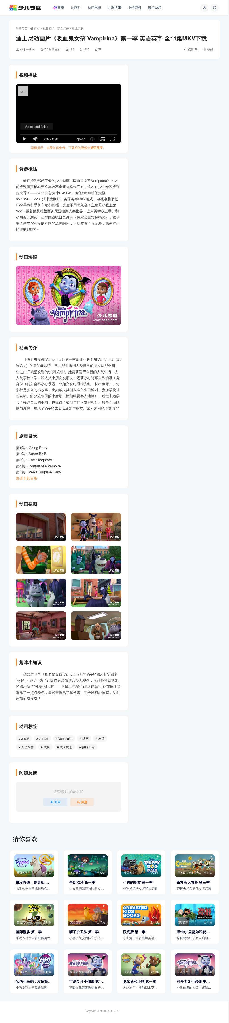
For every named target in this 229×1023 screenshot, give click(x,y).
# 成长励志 (64, 747)
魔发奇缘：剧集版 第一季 (32, 882)
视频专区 (48, 28)
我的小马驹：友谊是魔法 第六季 (34, 981)
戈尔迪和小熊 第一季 (139, 981)
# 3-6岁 (24, 738)
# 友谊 (100, 738)
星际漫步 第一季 (29, 932)
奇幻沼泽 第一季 (82, 882)
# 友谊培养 (26, 747)
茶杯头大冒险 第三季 (193, 882)
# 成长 (45, 747)
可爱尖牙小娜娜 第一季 (193, 981)
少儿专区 (113, 1011)
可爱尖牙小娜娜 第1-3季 (86, 981)
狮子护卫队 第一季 (84, 932)
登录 (58, 802)
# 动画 (84, 738)
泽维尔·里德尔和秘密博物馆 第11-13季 (193, 932)
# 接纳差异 (87, 747)
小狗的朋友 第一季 (138, 882)
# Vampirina (64, 738)
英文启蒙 (63, 28)
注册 (84, 802)
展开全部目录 (26, 478)
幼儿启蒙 (77, 28)
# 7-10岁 (42, 738)
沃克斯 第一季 (134, 932)
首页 (36, 28)
